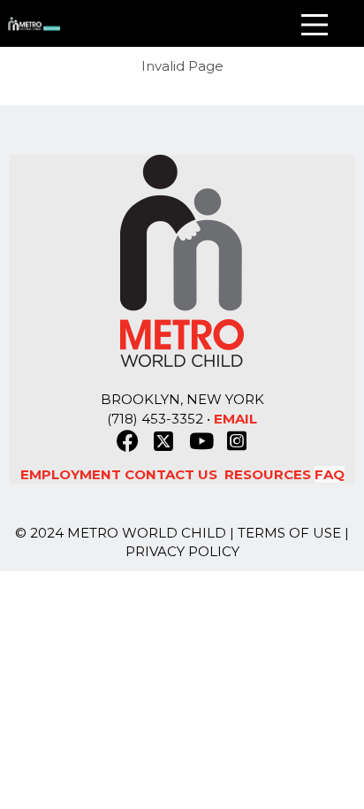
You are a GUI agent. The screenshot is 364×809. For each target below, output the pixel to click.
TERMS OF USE (289, 532)
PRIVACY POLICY (182, 551)
